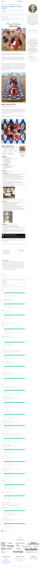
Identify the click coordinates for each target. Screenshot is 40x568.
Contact (6, 558)
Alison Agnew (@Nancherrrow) (12, 295)
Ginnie (5, 305)
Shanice (9, 357)
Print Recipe (23, 152)
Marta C (9, 331)
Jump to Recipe (5, 16)
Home (2, 4)
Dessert (8, 4)
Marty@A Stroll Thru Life (11, 368)
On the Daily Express (4, 507)
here (34, 24)
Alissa (9, 498)
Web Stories (6, 563)
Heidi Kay (9, 317)
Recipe (5, 4)
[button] (20, 155)
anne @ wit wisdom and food (12, 306)
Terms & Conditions (6, 562)
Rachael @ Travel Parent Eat (12, 380)
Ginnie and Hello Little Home (11, 269)
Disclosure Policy (6, 561)
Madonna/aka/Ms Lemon (11, 344)
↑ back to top (20, 537)
